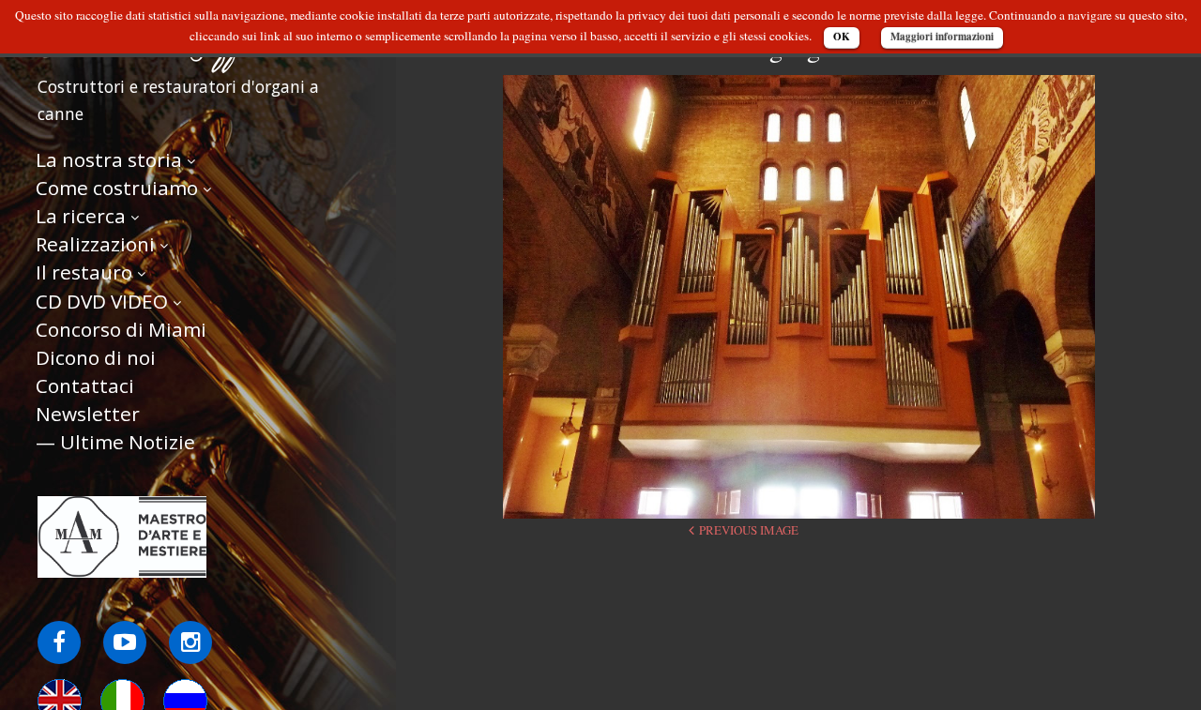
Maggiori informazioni (942, 36)
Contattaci (85, 385)
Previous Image (748, 529)
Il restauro (84, 272)
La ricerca (81, 216)
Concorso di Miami (121, 329)
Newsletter (88, 413)
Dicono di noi (96, 357)
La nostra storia (109, 159)
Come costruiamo (117, 187)
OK (841, 36)
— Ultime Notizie (115, 442)
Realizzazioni (95, 244)
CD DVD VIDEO (102, 301)
